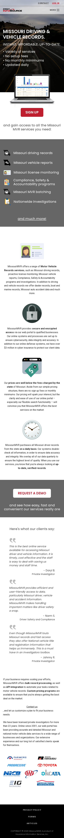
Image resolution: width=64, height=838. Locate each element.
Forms (32, 816)
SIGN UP (32, 112)
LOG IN (55, 3)
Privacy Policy (32, 810)
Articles (32, 823)
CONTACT (43, 3)
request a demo (32, 493)
